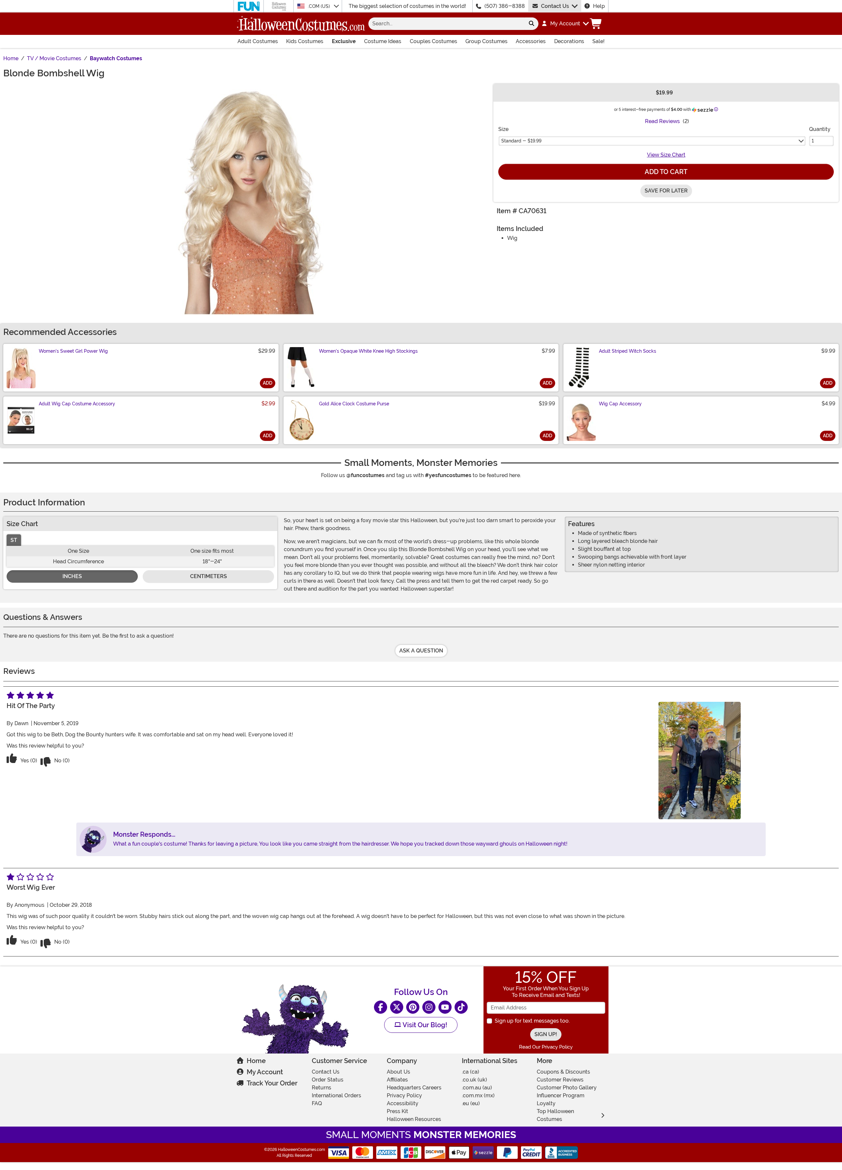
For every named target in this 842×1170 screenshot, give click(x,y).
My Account (265, 1072)
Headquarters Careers (414, 1087)
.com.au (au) (477, 1087)
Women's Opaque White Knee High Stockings (368, 351)
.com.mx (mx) (478, 1095)
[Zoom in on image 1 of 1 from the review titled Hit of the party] (699, 760)
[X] (396, 1007)
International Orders (336, 1095)
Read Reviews (662, 121)
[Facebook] (380, 1007)
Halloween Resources (414, 1119)
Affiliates (397, 1080)
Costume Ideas (382, 41)
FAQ (317, 1103)
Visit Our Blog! (424, 1025)
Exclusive (344, 41)
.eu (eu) (471, 1103)
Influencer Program (560, 1095)
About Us (398, 1072)
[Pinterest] (412, 1007)
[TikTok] (461, 1007)
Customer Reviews (560, 1080)
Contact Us (555, 6)
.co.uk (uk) (474, 1080)
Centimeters (208, 576)
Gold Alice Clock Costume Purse (354, 403)
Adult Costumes (257, 41)
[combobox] (446, 23)
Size (503, 129)
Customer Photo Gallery (567, 1087)
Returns (321, 1087)
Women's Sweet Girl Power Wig (73, 351)
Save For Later (666, 191)
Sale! (598, 41)
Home (256, 1061)
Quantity (819, 129)
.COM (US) (319, 6)
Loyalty (546, 1103)
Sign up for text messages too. (532, 1021)
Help (599, 6)
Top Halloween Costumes (555, 1115)
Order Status (327, 1080)
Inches (72, 576)
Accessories (531, 41)
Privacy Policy (404, 1095)
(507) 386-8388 (504, 6)
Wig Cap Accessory (620, 403)
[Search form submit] (531, 23)
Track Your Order (272, 1083)
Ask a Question (421, 651)
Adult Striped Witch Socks (627, 351)
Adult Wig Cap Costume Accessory (77, 403)
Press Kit (397, 1111)
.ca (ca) (470, 1072)
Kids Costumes (304, 41)
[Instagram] (428, 1007)
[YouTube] (445, 1007)
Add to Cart (666, 172)
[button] (565, 24)
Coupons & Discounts (563, 1072)
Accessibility (402, 1103)
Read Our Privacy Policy (546, 1047)
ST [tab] (14, 540)
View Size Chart (666, 155)
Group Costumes (486, 41)
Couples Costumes (433, 41)
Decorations (569, 41)
